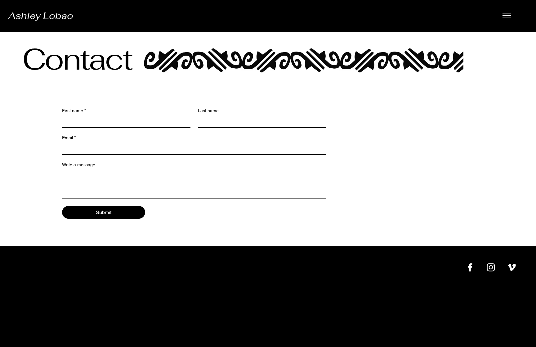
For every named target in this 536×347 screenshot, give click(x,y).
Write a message (78, 164)
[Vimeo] (511, 267)
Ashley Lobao (40, 16)
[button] (506, 15)
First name (74, 110)
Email (69, 137)
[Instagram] (490, 267)
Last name (208, 110)
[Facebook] (470, 267)
